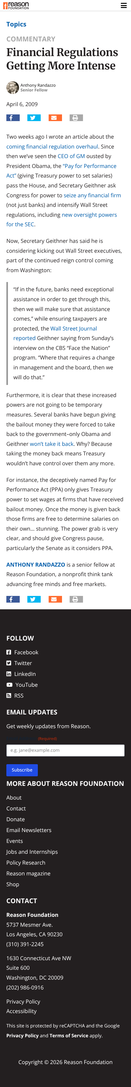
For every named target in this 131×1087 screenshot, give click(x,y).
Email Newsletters (29, 830)
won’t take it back (51, 443)
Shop (12, 884)
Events (14, 840)
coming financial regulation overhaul (52, 146)
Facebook (26, 652)
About (14, 797)
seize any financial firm (92, 195)
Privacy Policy (23, 1001)
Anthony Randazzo (35, 564)
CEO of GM (71, 156)
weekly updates (36, 726)
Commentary (30, 39)
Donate (15, 819)
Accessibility (21, 1011)
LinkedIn (25, 674)
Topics (16, 24)
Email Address (31, 739)
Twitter (23, 663)
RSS (19, 695)
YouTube (27, 684)
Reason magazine (28, 873)
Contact (16, 808)
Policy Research (25, 862)
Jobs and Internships (32, 851)
